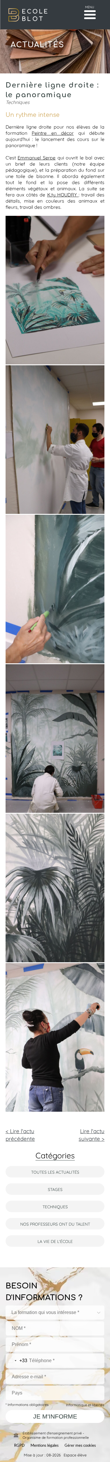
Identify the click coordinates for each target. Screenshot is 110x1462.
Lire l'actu (91, 1134)
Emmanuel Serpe (36, 157)
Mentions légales (45, 1446)
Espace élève (75, 1454)
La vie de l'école (55, 1241)
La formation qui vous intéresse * (45, 1312)
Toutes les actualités (55, 1172)
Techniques (55, 1206)
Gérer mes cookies (80, 1446)
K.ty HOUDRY (63, 194)
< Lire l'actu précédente (20, 1134)
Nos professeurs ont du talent (55, 1224)
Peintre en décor (53, 132)
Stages (55, 1189)
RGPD (19, 1446)
